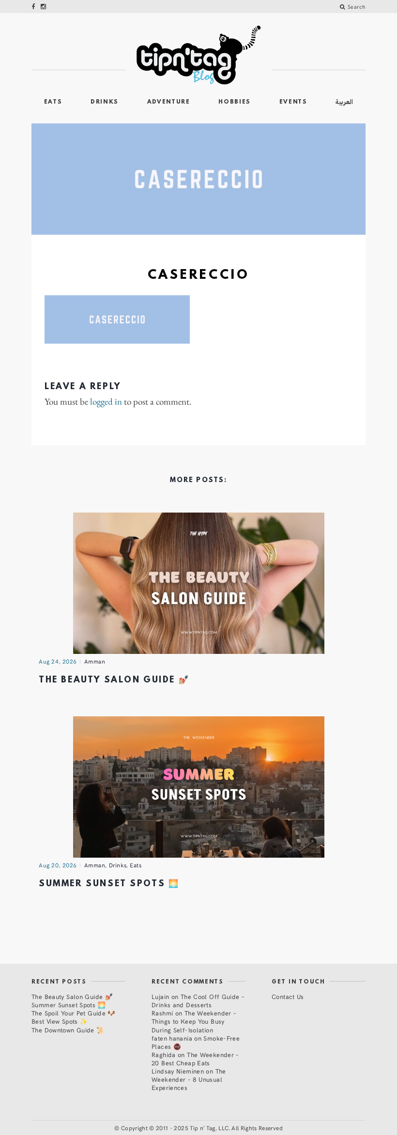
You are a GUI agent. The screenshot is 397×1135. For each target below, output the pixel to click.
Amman (95, 661)
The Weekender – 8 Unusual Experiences (189, 1079)
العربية (344, 101)
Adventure (168, 102)
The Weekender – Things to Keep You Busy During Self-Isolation (194, 1021)
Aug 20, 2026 (58, 865)
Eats (53, 102)
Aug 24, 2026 (58, 661)
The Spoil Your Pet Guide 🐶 (73, 1013)
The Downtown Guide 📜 (68, 1030)
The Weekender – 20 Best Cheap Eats (195, 1058)
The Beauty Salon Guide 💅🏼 (114, 680)
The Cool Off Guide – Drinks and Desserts (198, 1000)
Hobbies (234, 102)
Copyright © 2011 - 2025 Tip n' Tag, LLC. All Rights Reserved (202, 1128)
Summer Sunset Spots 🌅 (109, 884)
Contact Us (288, 996)
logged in (106, 402)
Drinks (105, 102)
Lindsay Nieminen (178, 1071)
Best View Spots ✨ (59, 1021)
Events (293, 102)
